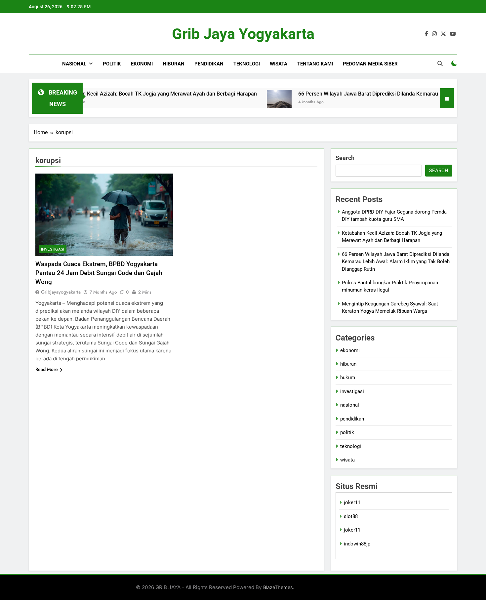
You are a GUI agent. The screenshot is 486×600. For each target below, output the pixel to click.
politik (112, 64)
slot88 (351, 516)
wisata (278, 64)
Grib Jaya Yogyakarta (243, 34)
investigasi (52, 249)
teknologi (246, 64)
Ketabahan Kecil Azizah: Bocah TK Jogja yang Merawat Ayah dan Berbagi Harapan (141, 94)
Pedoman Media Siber (370, 64)
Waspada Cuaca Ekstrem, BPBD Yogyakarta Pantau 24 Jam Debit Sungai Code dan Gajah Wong (98, 273)
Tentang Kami (315, 64)
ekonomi (142, 64)
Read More (46, 369)
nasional (74, 64)
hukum (347, 377)
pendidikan (208, 64)
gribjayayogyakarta (61, 292)
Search (345, 157)
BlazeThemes (278, 587)
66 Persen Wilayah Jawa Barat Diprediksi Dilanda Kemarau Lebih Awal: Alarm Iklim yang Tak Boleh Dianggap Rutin (396, 261)
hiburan (173, 64)
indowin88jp (357, 544)
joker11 (352, 502)
